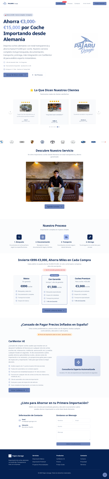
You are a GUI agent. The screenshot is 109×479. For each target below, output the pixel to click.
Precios (58, 462)
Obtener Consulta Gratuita (73, 444)
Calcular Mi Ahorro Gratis (14, 75)
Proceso (70, 3)
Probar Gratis (60, 464)
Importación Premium (39, 462)
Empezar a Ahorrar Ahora (53, 310)
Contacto (77, 3)
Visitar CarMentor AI (18, 390)
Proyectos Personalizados (40, 464)
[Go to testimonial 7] (59, 127)
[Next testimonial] (98, 112)
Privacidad (83, 462)
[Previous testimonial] (10, 112)
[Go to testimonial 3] (52, 126)
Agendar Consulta (53, 207)
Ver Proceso (39, 75)
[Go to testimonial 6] (57, 126)
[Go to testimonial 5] (56, 126)
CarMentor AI (61, 3)
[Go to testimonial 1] (49, 126)
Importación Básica (38, 459)
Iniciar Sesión (86, 3)
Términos (83, 464)
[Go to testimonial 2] (51, 126)
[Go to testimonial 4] (54, 126)
